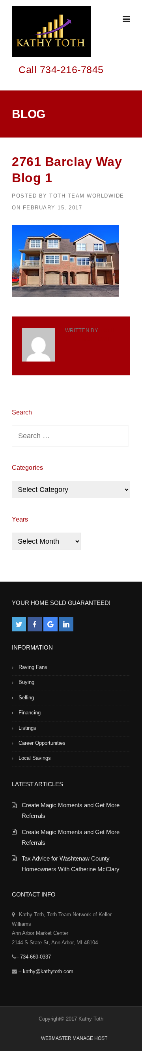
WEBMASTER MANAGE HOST (74, 1038)
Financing (30, 713)
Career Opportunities (42, 743)
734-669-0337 (35, 957)
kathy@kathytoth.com (48, 971)
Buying (26, 682)
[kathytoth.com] (51, 33)
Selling (26, 698)
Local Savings (35, 758)
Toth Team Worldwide (86, 196)
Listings (27, 728)
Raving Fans (33, 667)
